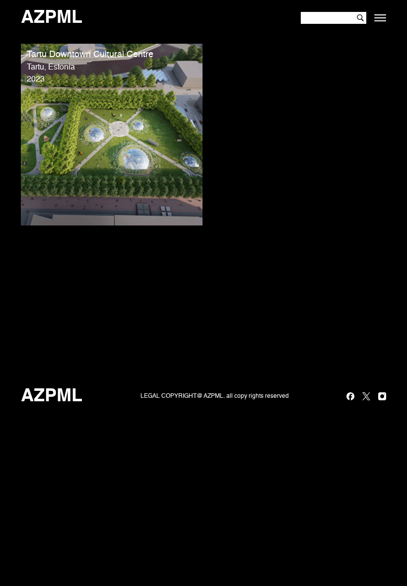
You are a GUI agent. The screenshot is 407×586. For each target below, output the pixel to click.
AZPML (51, 18)
